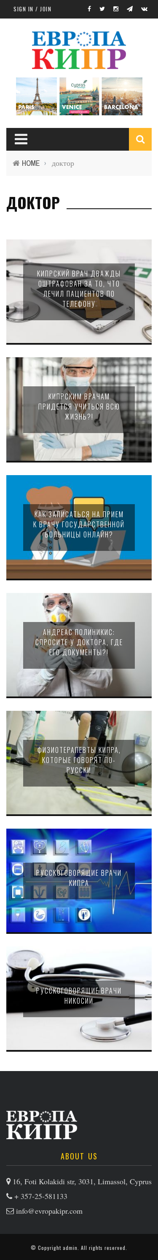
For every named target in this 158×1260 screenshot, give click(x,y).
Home (31, 163)
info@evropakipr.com (49, 1211)
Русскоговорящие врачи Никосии (79, 996)
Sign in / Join (32, 9)
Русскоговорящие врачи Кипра (79, 878)
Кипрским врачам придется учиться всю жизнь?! (79, 406)
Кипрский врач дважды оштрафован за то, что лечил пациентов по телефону (79, 288)
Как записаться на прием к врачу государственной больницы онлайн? (79, 524)
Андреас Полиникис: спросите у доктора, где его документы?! (79, 642)
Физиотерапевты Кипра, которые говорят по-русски (79, 760)
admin (70, 1247)
